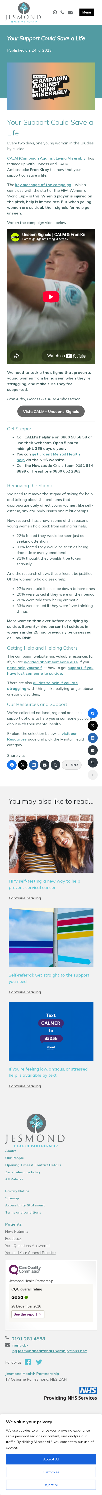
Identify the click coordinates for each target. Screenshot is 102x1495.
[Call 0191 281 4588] (62, 12)
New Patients (16, 1231)
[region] (51, 1454)
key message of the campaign (43, 184)
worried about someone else (51, 662)
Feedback (13, 1238)
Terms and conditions (23, 1212)
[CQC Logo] (25, 1274)
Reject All (51, 1485)
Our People (14, 1158)
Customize (51, 1472)
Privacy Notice (17, 1191)
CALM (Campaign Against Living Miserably (46, 158)
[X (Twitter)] (23, 765)
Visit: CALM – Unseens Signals (51, 411)
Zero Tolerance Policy (23, 1172)
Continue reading (25, 898)
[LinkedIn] (33, 765)
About (10, 1151)
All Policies (14, 1179)
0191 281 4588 (28, 1339)
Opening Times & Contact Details (33, 1165)
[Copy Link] (55, 765)
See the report (25, 1314)
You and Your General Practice (30, 1252)
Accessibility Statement (25, 1205)
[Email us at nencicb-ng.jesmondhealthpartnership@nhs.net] (71, 12)
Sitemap (12, 1198)
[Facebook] (12, 765)
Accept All (51, 1459)
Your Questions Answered (27, 1245)
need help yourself (24, 667)
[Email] (44, 765)
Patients (13, 1224)
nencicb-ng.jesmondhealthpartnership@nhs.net (49, 1348)
